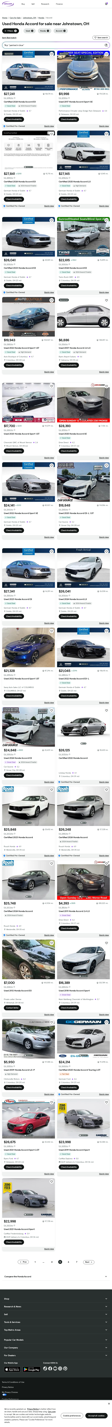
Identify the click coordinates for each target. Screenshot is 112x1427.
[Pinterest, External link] (65, 1368)
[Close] (109, 1404)
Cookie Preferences (10, 1399)
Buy (23, 4)
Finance (59, 4)
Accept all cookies (96, 1415)
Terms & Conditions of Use (13, 1382)
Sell (33, 4)
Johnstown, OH (29, 18)
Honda (41, 18)
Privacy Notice (8, 1387)
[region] (56, 1413)
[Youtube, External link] (55, 1368)
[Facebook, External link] (50, 1368)
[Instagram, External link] (60, 1368)
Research (45, 4)
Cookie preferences (72, 1415)
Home (4, 18)
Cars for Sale (15, 18)
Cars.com (52, 1411)
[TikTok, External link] (45, 1368)
